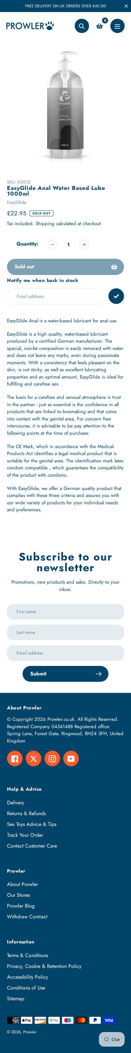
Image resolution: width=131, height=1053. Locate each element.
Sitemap (15, 998)
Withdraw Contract (27, 916)
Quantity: (27, 243)
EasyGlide (16, 202)
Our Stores (18, 895)
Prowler (29, 1032)
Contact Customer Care (32, 845)
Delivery (15, 802)
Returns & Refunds (26, 813)
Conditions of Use (26, 987)
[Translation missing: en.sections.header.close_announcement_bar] (126, 6)
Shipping (45, 223)
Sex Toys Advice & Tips (31, 824)
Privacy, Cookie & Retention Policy (44, 966)
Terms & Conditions (27, 955)
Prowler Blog (21, 905)
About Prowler (22, 884)
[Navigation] (117, 26)
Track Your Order (25, 835)
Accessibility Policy (27, 977)
